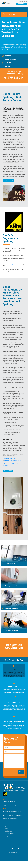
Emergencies (7, 824)
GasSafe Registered (11, 264)
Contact (6, 828)
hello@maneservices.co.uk (9, 805)
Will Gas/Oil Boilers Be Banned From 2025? (14, 462)
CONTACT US (8, 471)
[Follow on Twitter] (13, 848)
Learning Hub (7, 835)
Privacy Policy (8, 829)
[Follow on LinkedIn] (15, 848)
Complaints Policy (8, 831)
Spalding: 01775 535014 (9, 801)
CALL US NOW (8, 180)
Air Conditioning (9, 62)
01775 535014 (14, 77)
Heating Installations (10, 59)
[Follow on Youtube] (18, 848)
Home (6, 826)
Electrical (7, 66)
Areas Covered (8, 836)
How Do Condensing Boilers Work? (12, 460)
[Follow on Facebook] (10, 848)
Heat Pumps (8, 55)
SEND (20, 771)
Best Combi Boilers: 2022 (10, 458)
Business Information (9, 833)
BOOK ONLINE (10, 14)
